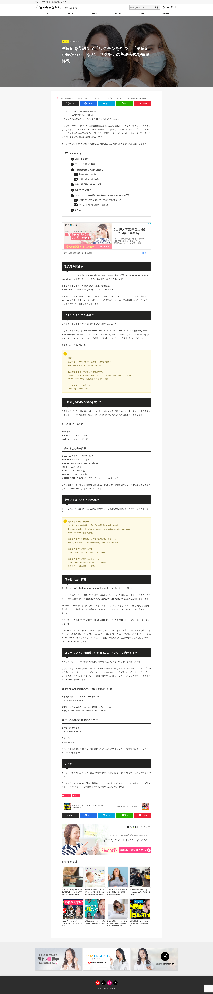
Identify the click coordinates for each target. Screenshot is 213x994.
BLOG (94, 14)
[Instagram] (172, 7)
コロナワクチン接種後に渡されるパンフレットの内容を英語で (101, 195)
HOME (61, 98)
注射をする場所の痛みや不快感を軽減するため (97, 199)
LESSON (70, 14)
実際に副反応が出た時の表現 (86, 184)
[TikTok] (175, 7)
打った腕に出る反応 (85, 174)
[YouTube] (168, 7)
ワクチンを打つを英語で (84, 164)
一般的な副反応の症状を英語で (87, 169)
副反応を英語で (80, 158)
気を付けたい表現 (81, 189)
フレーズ (65, 41)
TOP (46, 14)
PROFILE (142, 14)
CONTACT (166, 14)
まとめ (76, 209)
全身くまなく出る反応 (86, 178)
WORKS (118, 14)
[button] (80, 154)
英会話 (67, 98)
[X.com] (164, 7)
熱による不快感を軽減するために (91, 204)
